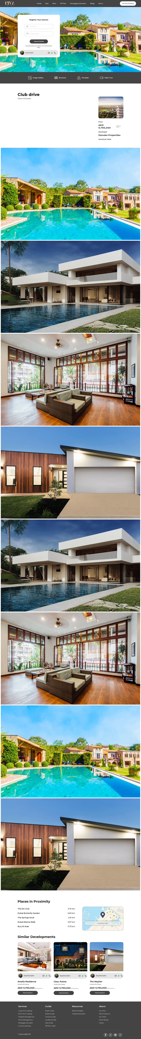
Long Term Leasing (25, 1011)
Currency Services (24, 1026)
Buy (46, 3)
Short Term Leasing (25, 1014)
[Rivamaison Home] (10, 3)
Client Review (104, 1020)
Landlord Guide (50, 1020)
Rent (54, 3)
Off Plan (63, 3)
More (100, 3)
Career (101, 1023)
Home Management (25, 1020)
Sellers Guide (50, 1014)
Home (39, 3)
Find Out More (28, 993)
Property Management (26, 1017)
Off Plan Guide (50, 1026)
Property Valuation (78, 1014)
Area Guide (49, 1023)
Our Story (102, 1011)
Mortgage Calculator (78, 3)
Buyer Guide (49, 1011)
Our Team (102, 1017)
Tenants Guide (50, 1017)
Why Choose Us (104, 1014)
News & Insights (77, 1011)
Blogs (92, 3)
